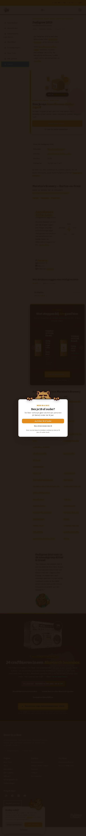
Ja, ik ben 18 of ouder (43, 421)
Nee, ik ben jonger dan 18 (43, 426)
